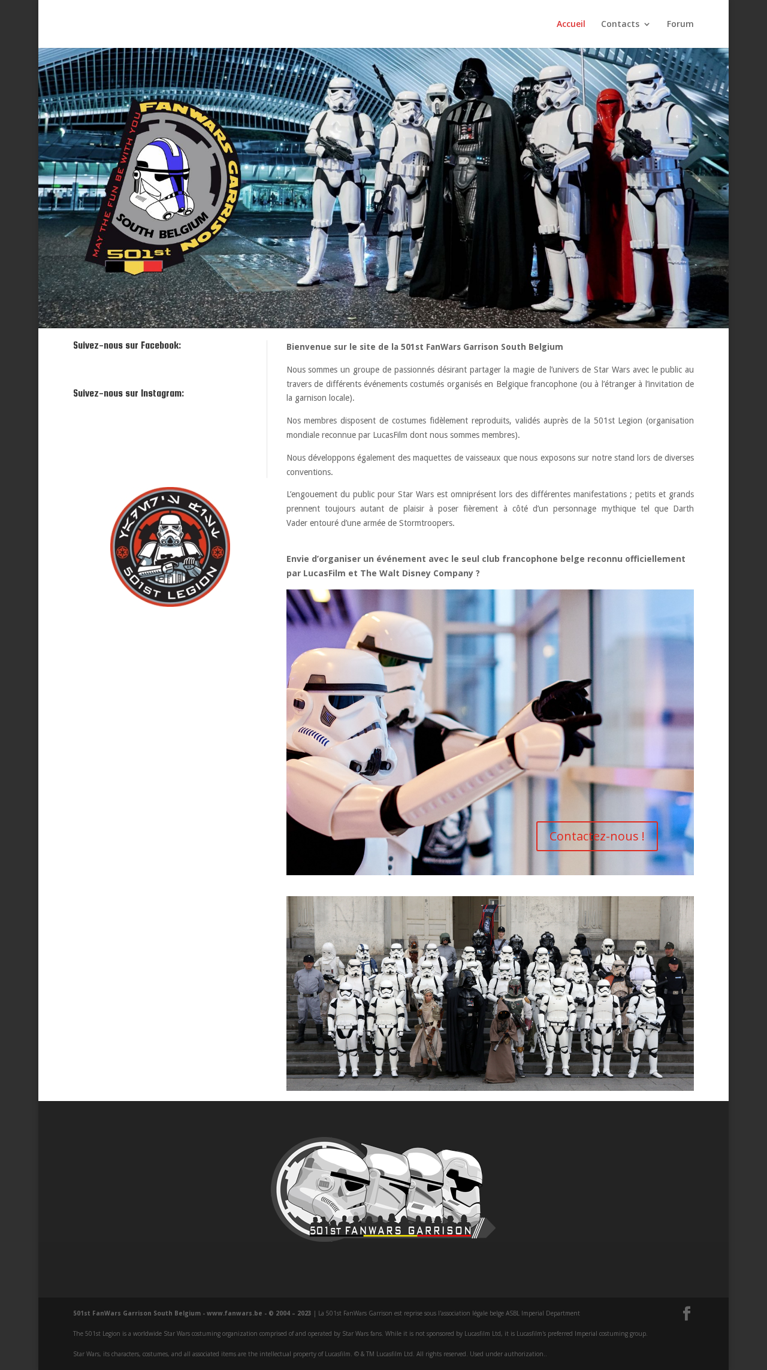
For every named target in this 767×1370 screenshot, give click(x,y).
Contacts (620, 24)
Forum (680, 24)
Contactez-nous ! (597, 836)
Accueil (571, 24)
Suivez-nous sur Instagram (169, 444)
